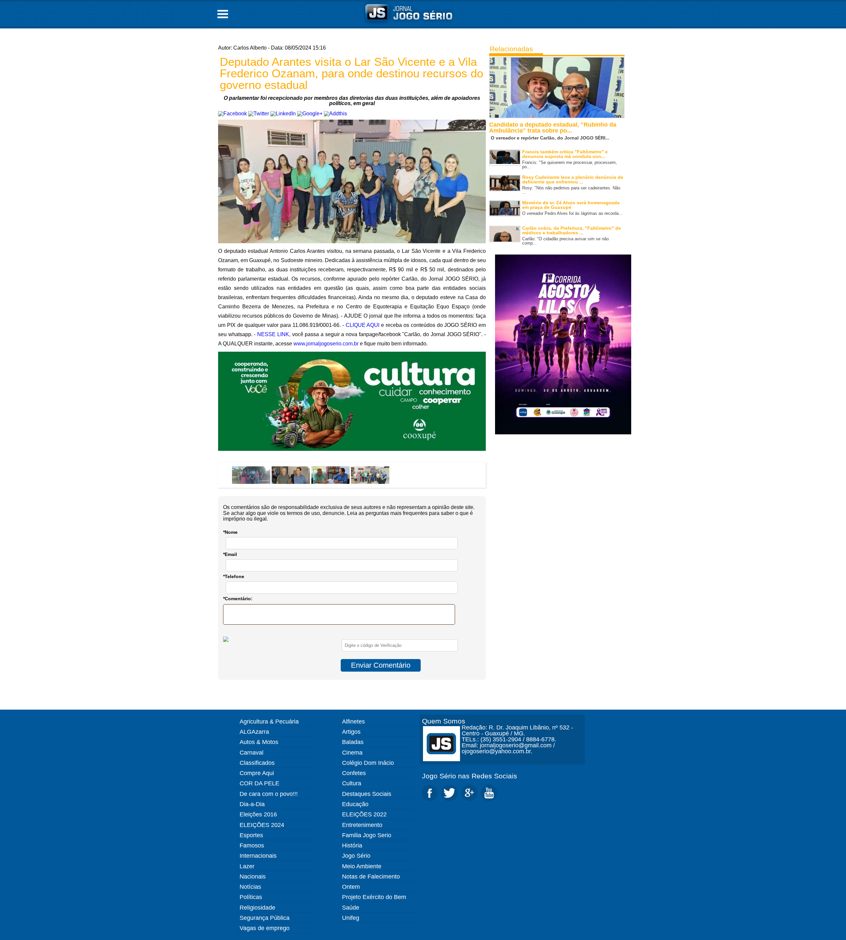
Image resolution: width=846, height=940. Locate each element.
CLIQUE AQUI (363, 325)
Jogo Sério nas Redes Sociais (469, 776)
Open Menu (223, 14)
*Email (230, 554)
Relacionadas (511, 49)
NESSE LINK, (273, 334)
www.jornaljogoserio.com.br (326, 343)
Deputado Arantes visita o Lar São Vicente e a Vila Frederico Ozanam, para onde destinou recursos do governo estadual (351, 73)
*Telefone (233, 576)
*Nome (230, 532)
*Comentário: (237, 598)
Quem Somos (443, 721)
